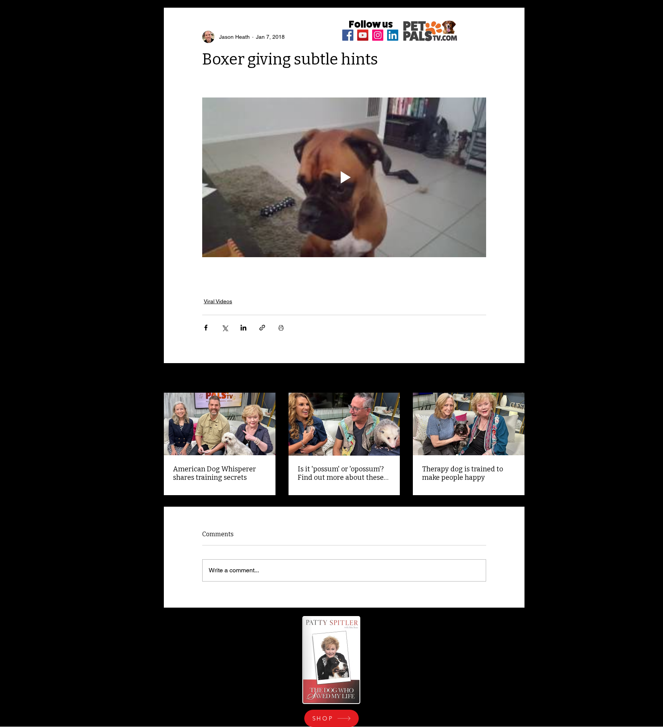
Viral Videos (218, 301)
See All (516, 378)
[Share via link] (262, 327)
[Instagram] (377, 35)
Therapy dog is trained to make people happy (462, 473)
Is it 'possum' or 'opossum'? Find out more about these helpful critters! (341, 473)
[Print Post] (281, 327)
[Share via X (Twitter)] (224, 327)
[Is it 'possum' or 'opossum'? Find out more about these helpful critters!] (344, 424)
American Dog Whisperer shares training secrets (214, 473)
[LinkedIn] (392, 35)
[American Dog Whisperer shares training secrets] (219, 424)
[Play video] (344, 177)
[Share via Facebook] (205, 327)
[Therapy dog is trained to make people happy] (468, 424)
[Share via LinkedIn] (243, 327)
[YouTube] (362, 35)
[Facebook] (347, 35)
